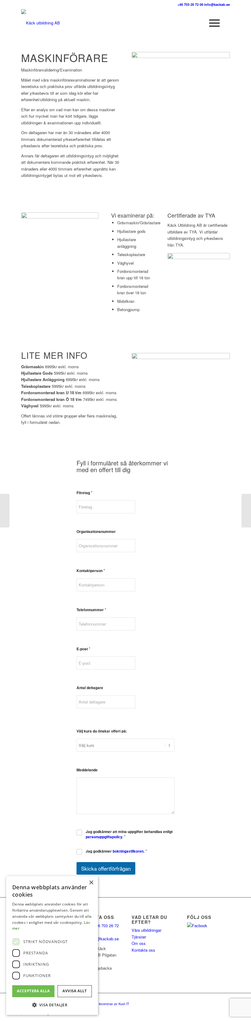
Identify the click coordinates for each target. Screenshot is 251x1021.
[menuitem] (185, 23)
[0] (209, 23)
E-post (83, 649)
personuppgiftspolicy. (104, 836)
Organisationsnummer (96, 531)
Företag (84, 492)
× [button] (91, 882)
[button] (52, 1005)
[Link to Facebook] (225, 1000)
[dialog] (52, 945)
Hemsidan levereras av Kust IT (106, 1003)
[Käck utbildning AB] (40, 23)
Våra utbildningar (146, 930)
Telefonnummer (91, 609)
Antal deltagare (90, 687)
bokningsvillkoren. (128, 851)
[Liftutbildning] (246, 510)
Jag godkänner (116, 851)
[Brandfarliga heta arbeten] (4, 510)
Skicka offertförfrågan (106, 868)
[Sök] (185, 23)
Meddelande (87, 770)
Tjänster (139, 937)
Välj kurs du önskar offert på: (102, 731)
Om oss (139, 943)
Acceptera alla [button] (33, 990)
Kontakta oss (143, 950)
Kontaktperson (91, 570)
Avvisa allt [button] (74, 990)
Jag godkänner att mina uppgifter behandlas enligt (129, 834)
